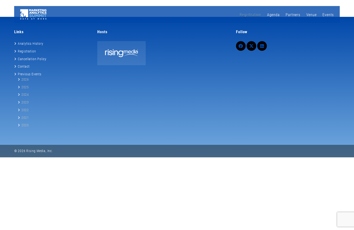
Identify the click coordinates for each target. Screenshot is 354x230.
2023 (25, 102)
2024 (25, 94)
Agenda (273, 15)
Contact (24, 66)
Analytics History (30, 43)
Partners (293, 15)
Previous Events (29, 74)
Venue (311, 15)
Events (328, 15)
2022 (25, 110)
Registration (250, 15)
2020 (25, 125)
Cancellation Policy (32, 59)
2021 (25, 118)
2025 (25, 87)
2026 (25, 79)
